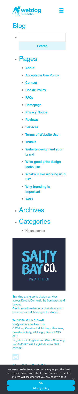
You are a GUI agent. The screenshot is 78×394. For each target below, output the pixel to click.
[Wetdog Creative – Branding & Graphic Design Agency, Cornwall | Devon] (26, 11)
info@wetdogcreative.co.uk (28, 324)
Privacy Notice (36, 112)
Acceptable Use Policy (42, 75)
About (29, 68)
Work (29, 199)
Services (31, 127)
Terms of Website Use (41, 134)
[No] (73, 379)
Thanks (30, 142)
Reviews (31, 119)
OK (41, 382)
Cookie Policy (35, 90)
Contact (31, 82)
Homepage (33, 105)
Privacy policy (41, 388)
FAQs (29, 97)
